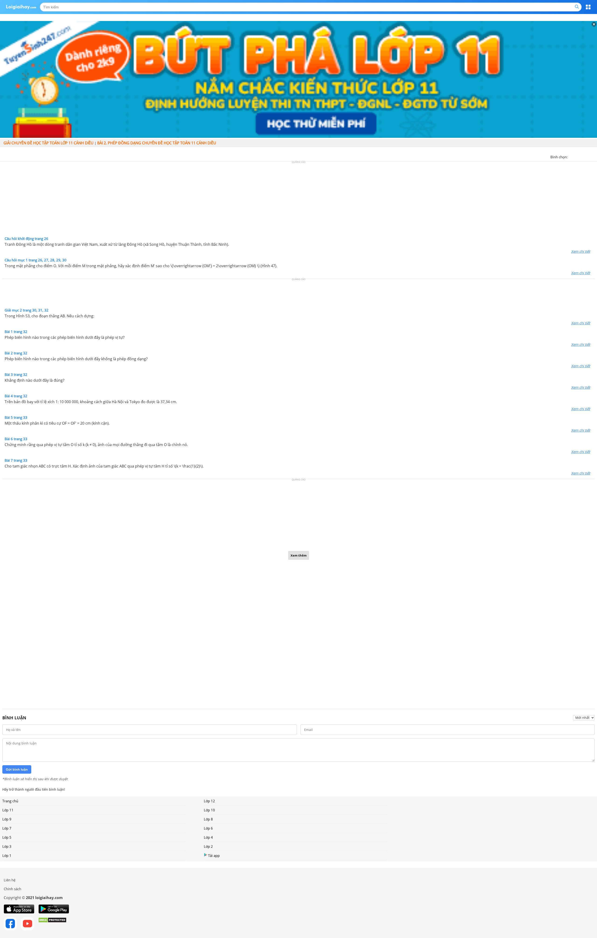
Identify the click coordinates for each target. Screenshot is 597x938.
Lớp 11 (8, 810)
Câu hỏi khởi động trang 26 (26, 238)
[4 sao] (588, 156)
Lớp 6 (208, 828)
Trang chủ (10, 801)
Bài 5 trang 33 (16, 417)
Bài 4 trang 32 (16, 396)
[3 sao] (582, 156)
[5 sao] (594, 156)
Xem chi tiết (580, 251)
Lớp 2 (208, 846)
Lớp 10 (209, 810)
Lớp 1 (6, 855)
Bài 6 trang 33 (16, 438)
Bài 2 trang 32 (16, 353)
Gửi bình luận (17, 769)
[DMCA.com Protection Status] (52, 923)
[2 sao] (577, 156)
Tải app (214, 855)
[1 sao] (571, 156)
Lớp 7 (6, 828)
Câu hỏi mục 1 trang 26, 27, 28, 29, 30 (35, 260)
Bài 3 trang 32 (16, 374)
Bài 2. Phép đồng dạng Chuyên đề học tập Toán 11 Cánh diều (156, 142)
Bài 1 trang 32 (16, 331)
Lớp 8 (208, 819)
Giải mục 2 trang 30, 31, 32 (27, 310)
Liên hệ (9, 880)
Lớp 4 (208, 837)
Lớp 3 (6, 846)
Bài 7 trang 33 (16, 460)
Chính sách (12, 888)
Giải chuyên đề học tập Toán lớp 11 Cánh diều (48, 142)
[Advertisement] (298, 200)
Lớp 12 (209, 801)
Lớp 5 (6, 837)
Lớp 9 (6, 819)
